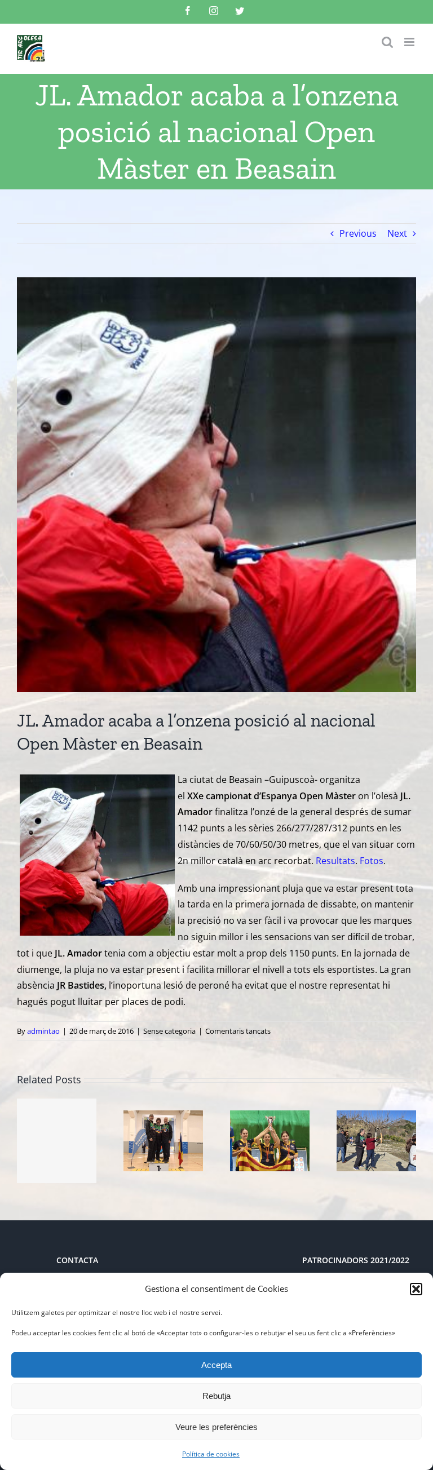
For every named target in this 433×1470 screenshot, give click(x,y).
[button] (416, 1289)
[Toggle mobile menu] (410, 42)
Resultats (335, 860)
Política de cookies (211, 1454)
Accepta (216, 1365)
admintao (43, 1031)
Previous (358, 233)
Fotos (371, 860)
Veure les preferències (216, 1427)
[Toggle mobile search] (387, 42)
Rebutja (216, 1396)
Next (397, 233)
